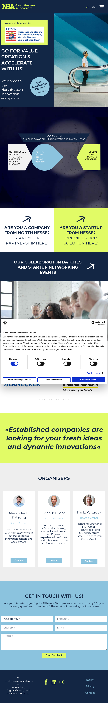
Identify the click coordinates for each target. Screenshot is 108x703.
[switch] (41, 364)
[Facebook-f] (46, 682)
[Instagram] (62, 682)
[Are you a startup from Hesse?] (81, 219)
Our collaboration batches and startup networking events (48, 267)
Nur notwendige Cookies (19, 379)
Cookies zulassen (88, 379)
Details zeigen (93, 373)
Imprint (90, 679)
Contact (90, 692)
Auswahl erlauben (54, 379)
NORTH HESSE (32, 232)
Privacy (90, 686)
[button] (101, 6)
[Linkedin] (54, 682)
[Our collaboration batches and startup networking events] (90, 266)
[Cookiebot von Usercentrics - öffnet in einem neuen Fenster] (93, 323)
